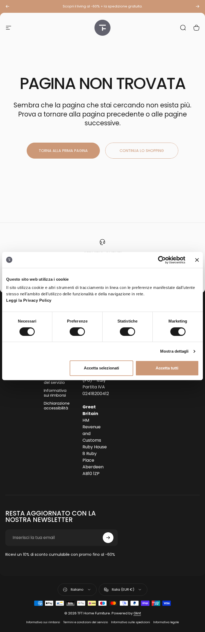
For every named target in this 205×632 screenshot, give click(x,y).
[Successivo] (197, 6)
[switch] (77, 331)
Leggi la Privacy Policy (29, 300)
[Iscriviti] (108, 537)
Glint (137, 613)
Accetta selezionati (101, 368)
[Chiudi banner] (197, 260)
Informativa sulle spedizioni (130, 622)
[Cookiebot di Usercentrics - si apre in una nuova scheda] (162, 260)
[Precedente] (7, 6)
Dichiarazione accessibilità (57, 405)
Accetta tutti (167, 368)
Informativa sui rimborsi (55, 393)
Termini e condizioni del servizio (85, 622)
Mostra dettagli (174, 351)
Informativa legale (166, 622)
